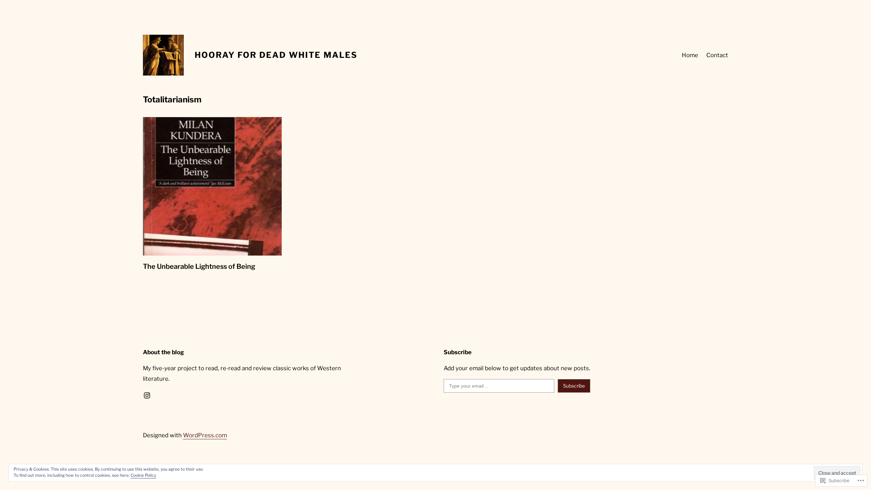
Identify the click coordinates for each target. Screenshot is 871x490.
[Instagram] (147, 395)
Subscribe (574, 386)
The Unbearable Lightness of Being (199, 266)
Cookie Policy (143, 475)
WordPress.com (205, 435)
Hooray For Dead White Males (276, 55)
